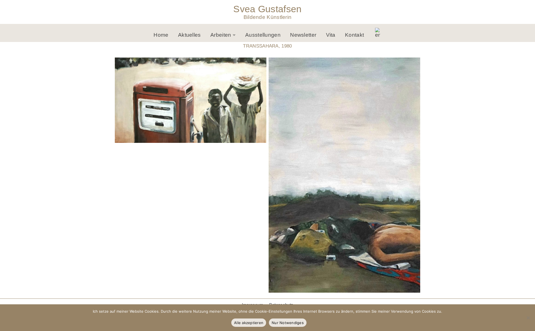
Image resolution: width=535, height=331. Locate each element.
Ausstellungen (263, 35)
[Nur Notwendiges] (528, 317)
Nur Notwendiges (288, 322)
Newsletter (303, 35)
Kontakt (354, 35)
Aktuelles (189, 35)
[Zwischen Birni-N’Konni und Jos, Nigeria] (190, 100)
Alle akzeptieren (248, 322)
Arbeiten (220, 35)
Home (161, 35)
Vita (330, 35)
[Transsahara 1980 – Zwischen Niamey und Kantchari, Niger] (344, 175)
